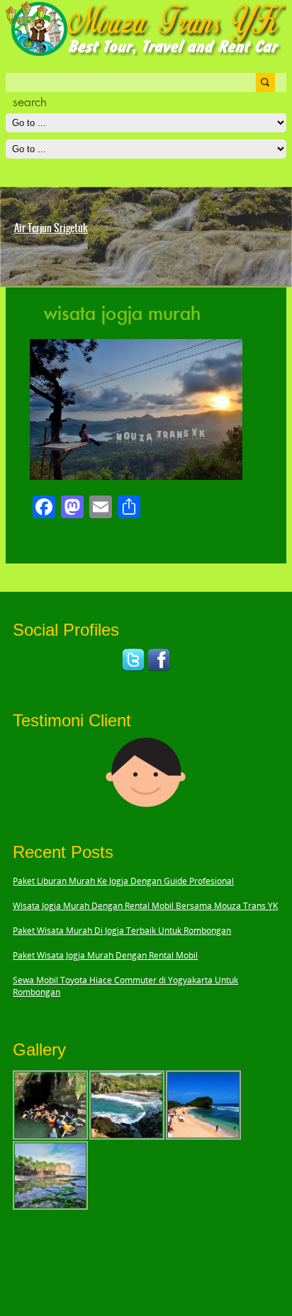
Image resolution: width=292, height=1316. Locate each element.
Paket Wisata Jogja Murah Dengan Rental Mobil (105, 955)
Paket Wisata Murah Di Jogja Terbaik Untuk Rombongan (122, 931)
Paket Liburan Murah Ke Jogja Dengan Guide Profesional (123, 881)
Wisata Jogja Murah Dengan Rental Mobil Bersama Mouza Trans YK (145, 906)
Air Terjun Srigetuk (51, 228)
